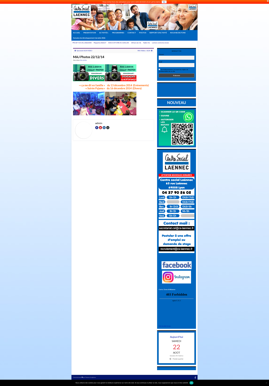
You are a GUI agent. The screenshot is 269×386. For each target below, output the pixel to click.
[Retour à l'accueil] (134, 17)
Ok (191, 383)
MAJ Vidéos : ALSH (144, 50)
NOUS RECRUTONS (178, 33)
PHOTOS (142, 33)
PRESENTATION (89, 33)
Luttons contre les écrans (160, 43)
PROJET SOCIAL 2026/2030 (82, 43)
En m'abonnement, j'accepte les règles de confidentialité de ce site (173, 70)
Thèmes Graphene (90, 377)
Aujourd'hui (176, 336)
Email (160, 62)
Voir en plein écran (165, 326)
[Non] (266, 383)
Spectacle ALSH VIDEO (84, 50)
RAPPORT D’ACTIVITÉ (158, 33)
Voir (164, 2)
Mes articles (83, 60)
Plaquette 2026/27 (100, 43)
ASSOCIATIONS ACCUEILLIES (118, 43)
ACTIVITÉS (103, 33)
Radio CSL (146, 43)
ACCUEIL (76, 33)
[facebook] (195, 377)
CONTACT (131, 33)
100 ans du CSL (136, 43)
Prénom (161, 54)
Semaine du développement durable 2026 (89, 38)
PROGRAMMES (118, 33)
